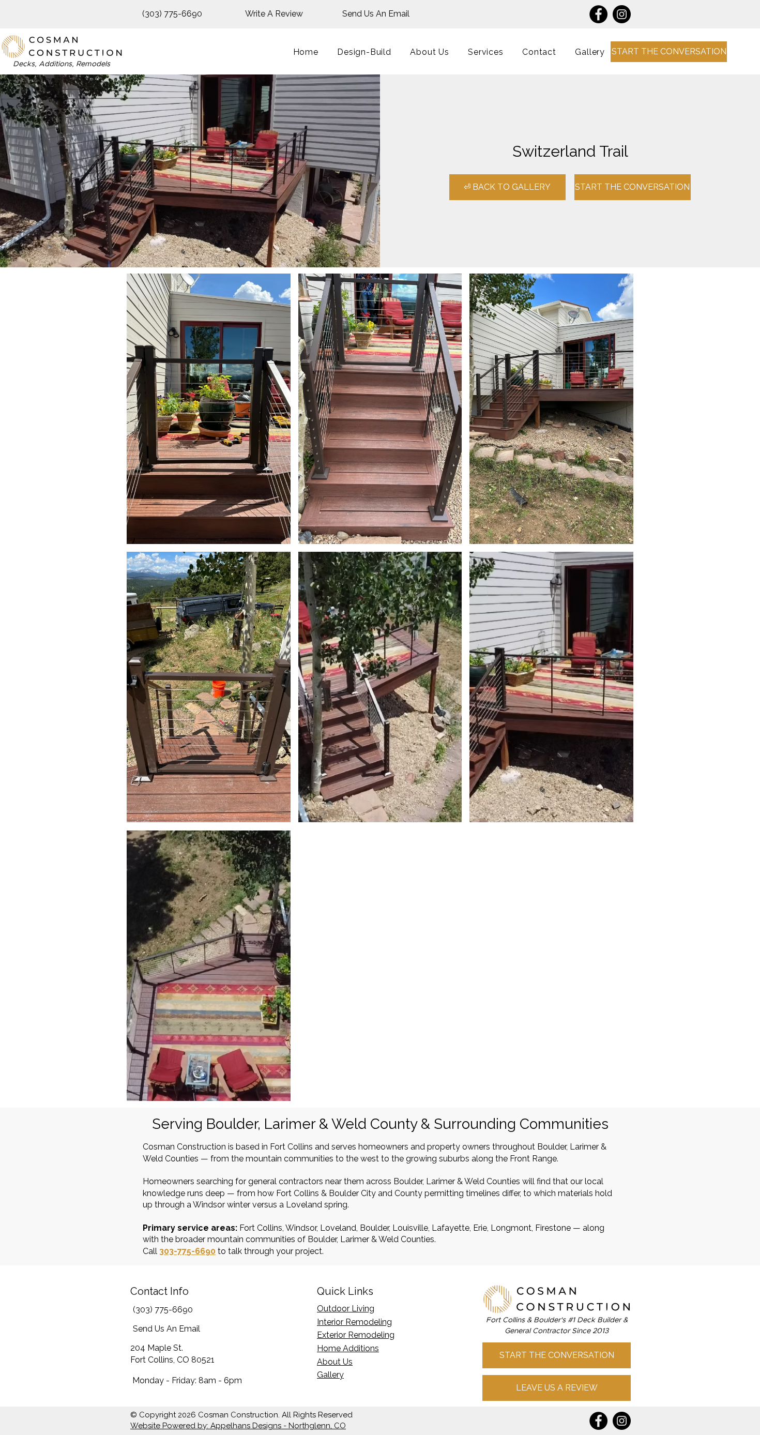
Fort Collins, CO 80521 (172, 1360)
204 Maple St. (156, 1348)
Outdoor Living (345, 1308)
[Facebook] (598, 14)
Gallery (330, 1375)
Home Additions (348, 1348)
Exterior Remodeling (355, 1335)
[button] (486, 52)
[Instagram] (622, 14)
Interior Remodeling (354, 1322)
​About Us (335, 1362)
